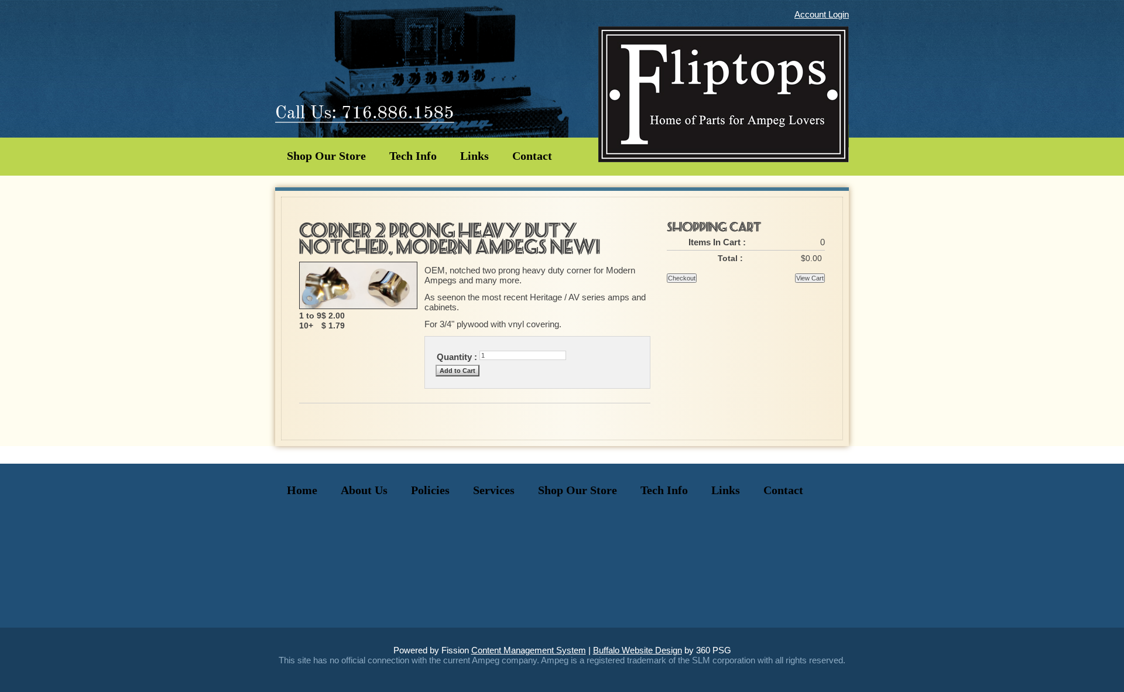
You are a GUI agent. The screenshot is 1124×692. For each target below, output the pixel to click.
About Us (364, 490)
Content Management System (528, 650)
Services (494, 490)
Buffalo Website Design (637, 650)
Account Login (821, 14)
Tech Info (413, 155)
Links (474, 155)
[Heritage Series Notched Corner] (358, 306)
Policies (430, 490)
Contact (532, 155)
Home (302, 490)
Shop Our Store (326, 155)
